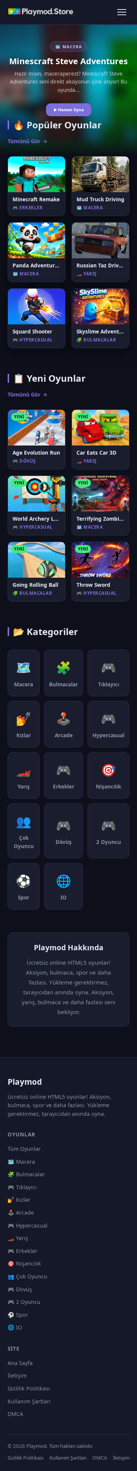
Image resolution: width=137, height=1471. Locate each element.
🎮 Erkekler (22, 1251)
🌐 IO (15, 1327)
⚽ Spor (18, 1314)
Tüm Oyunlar (24, 1148)
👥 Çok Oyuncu (27, 1276)
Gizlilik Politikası (29, 1388)
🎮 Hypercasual (28, 1225)
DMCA (15, 1413)
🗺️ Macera (21, 1161)
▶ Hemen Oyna (69, 109)
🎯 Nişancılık (24, 1263)
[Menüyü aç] (121, 12)
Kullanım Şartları (29, 1401)
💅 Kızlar (19, 1199)
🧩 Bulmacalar (26, 1174)
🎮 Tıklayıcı (22, 1187)
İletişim (17, 1375)
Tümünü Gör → (28, 141)
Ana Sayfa (20, 1363)
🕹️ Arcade (21, 1212)
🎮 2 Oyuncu (24, 1301)
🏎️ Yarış (18, 1238)
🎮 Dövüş (20, 1289)
